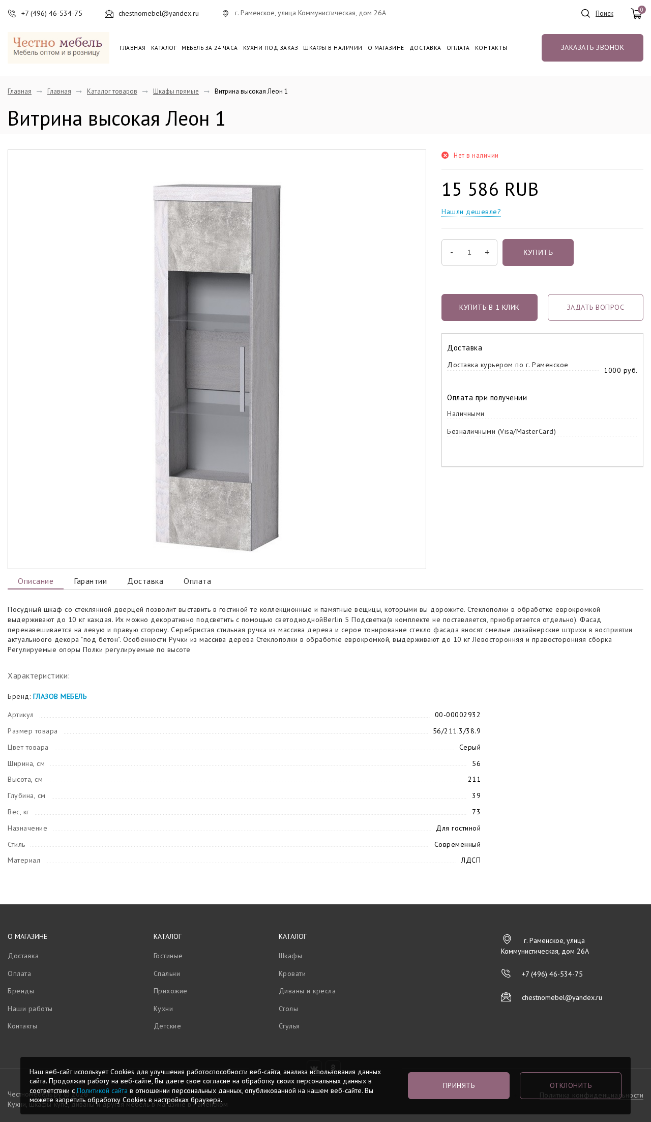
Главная (133, 48)
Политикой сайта (102, 1090)
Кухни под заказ (271, 48)
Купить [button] (538, 252)
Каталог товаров (112, 91)
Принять (459, 1085)
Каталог (164, 48)
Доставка (425, 48)
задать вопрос (596, 307)
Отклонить (571, 1085)
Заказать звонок (593, 47)
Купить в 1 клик (489, 307)
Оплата (458, 48)
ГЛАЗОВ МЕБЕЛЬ (60, 696)
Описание (35, 581)
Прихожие (171, 990)
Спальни (167, 973)
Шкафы (291, 955)
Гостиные (168, 955)
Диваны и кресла (307, 990)
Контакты (491, 48)
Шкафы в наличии (333, 48)
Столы (289, 1008)
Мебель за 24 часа (210, 48)
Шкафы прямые (176, 91)
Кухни (163, 1008)
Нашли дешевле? (471, 211)
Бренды (21, 990)
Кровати (292, 973)
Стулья (289, 1025)
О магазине (386, 48)
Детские (168, 1025)
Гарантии (90, 581)
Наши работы (30, 1008)
